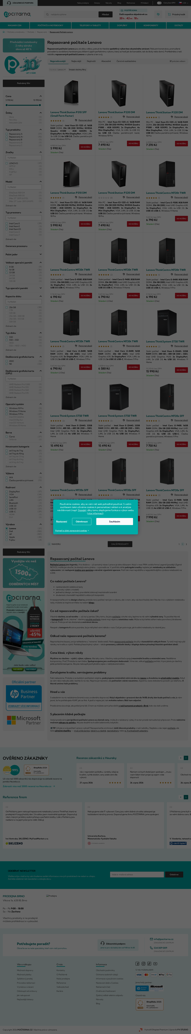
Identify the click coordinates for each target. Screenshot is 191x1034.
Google (82, 510)
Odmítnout (82, 521)
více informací (95, 513)
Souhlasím (114, 521)
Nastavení (61, 521)
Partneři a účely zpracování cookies (71, 530)
